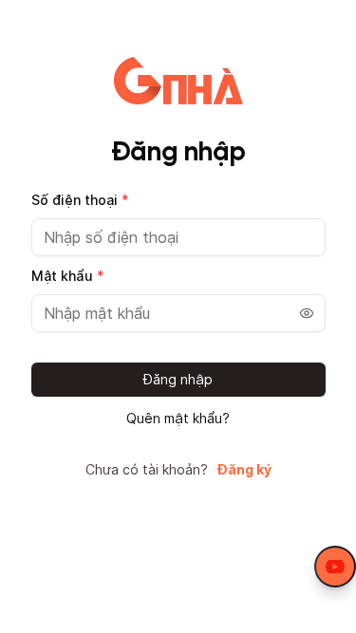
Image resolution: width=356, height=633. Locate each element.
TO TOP (323, 619)
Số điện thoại (80, 200)
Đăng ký (244, 469)
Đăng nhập (178, 379)
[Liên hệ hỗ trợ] (335, 566)
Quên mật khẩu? (178, 418)
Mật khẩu (67, 276)
